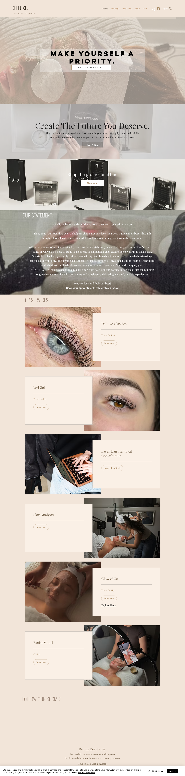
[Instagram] (153, 9)
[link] (126, 323)
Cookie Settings (155, 771)
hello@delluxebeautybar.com (85, 754)
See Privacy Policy (86, 772)
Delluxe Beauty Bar (92, 749)
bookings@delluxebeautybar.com (82, 758)
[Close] (181, 771)
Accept (172, 771)
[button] (145, 8)
